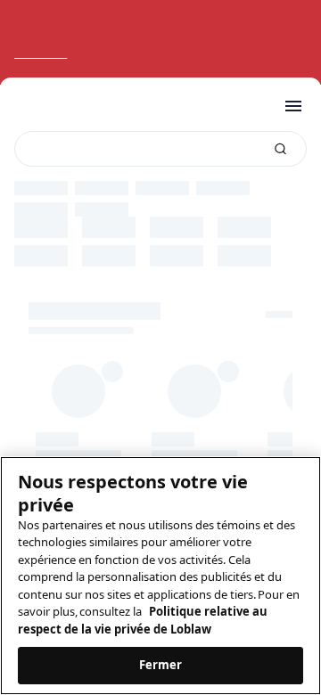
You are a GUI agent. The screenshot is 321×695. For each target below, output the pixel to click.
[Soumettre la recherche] (280, 149)
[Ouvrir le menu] (293, 106)
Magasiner (42, 53)
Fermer (161, 665)
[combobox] (160, 149)
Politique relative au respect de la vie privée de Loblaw (143, 620)
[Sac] (257, 106)
